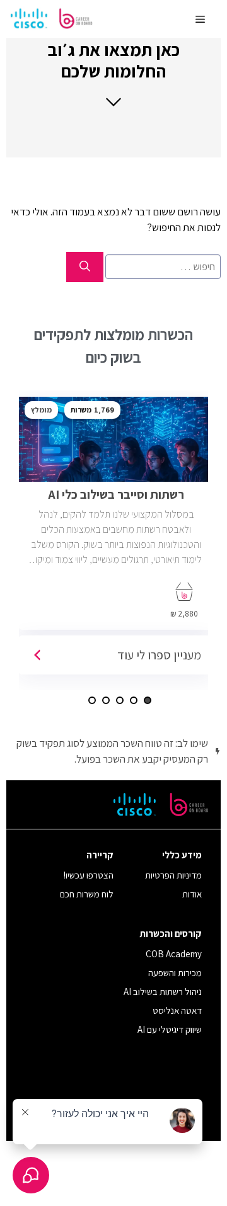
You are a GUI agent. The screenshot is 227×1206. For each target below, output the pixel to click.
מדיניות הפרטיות (173, 875)
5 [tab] (92, 700)
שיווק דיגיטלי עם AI (169, 1029)
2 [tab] (133, 700)
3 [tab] (120, 700)
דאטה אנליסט (177, 1010)
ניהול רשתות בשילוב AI (163, 992)
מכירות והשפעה (175, 973)
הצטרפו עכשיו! (89, 875)
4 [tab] (106, 700)
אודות (192, 894)
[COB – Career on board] (51, 19)
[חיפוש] (84, 267)
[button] (113, 73)
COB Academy (174, 954)
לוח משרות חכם (87, 894)
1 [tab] (147, 700)
